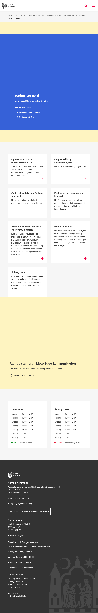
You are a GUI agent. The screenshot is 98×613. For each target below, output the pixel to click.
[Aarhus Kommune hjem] (8, 5)
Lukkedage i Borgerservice (21, 568)
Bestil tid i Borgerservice (20, 562)
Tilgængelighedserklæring (21, 504)
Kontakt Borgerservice (19, 536)
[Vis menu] (93, 6)
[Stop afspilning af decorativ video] (93, 38)
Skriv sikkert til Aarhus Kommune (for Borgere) (29, 511)
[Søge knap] (86, 6)
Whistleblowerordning (19, 498)
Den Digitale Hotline (18, 596)
